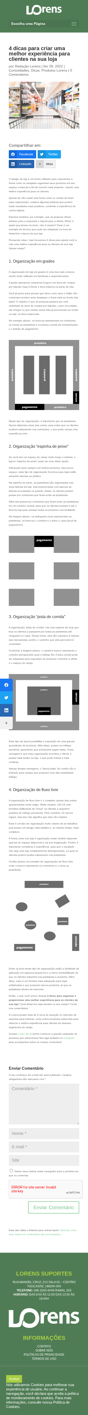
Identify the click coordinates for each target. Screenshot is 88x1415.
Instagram (69, 1038)
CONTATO (44, 1346)
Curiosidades (19, 70)
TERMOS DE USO (44, 1358)
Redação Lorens (28, 66)
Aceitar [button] (14, 1379)
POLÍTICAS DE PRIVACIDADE (44, 1354)
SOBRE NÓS (44, 1350)
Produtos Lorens (54, 70)
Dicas (35, 70)
